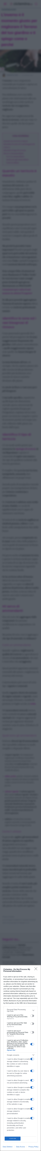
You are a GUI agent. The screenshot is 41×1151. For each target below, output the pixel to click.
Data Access (20, 1147)
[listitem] (20, 1010)
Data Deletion (8, 1147)
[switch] (32, 1016)
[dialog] (20, 1058)
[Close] (36, 969)
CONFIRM (12, 1138)
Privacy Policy (33, 1147)
